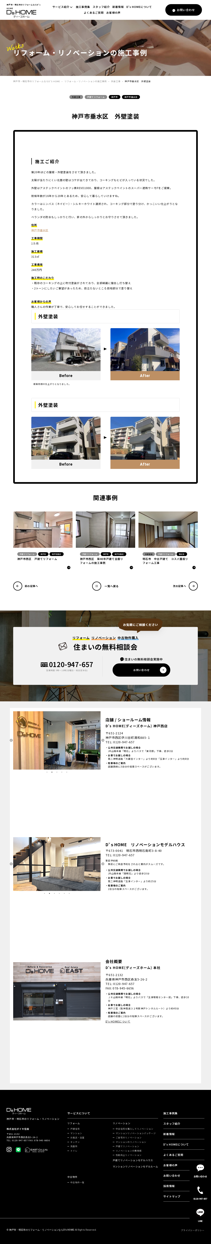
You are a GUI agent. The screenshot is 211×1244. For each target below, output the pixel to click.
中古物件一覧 (77, 1182)
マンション (76, 1133)
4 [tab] (61, 772)
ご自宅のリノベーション (129, 1137)
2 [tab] (52, 772)
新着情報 (118, 7)
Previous (10, 740)
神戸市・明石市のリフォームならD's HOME (36, 81)
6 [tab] (69, 893)
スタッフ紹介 (101, 7)
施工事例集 (83, 7)
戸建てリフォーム (96, 97)
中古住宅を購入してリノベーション (134, 1128)
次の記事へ (179, 586)
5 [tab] (66, 772)
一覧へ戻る (112, 586)
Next (103, 740)
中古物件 (72, 1177)
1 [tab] (47, 772)
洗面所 (73, 1146)
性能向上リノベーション (129, 1155)
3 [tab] (57, 772)
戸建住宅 (75, 1128)
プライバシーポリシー (192, 1230)
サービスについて (78, 1113)
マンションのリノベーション (131, 1142)
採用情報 (169, 1186)
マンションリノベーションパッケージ (136, 1133)
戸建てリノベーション (127, 1146)
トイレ (73, 1150)
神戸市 (114, 97)
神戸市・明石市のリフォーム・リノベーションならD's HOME (41, 1229)
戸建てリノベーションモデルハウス (133, 1160)
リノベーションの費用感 (129, 1150)
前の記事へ (31, 586)
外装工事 (116, 81)
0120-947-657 (71, 664)
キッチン (75, 1142)
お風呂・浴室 (77, 1137)
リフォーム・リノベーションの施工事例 (85, 81)
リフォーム (73, 1123)
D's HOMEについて (139, 7)
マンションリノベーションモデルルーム (135, 1166)
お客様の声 (113, 13)
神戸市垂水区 (131, 97)
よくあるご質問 (94, 13)
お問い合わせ (172, 1176)
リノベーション (121, 1123)
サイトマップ (172, 1196)
